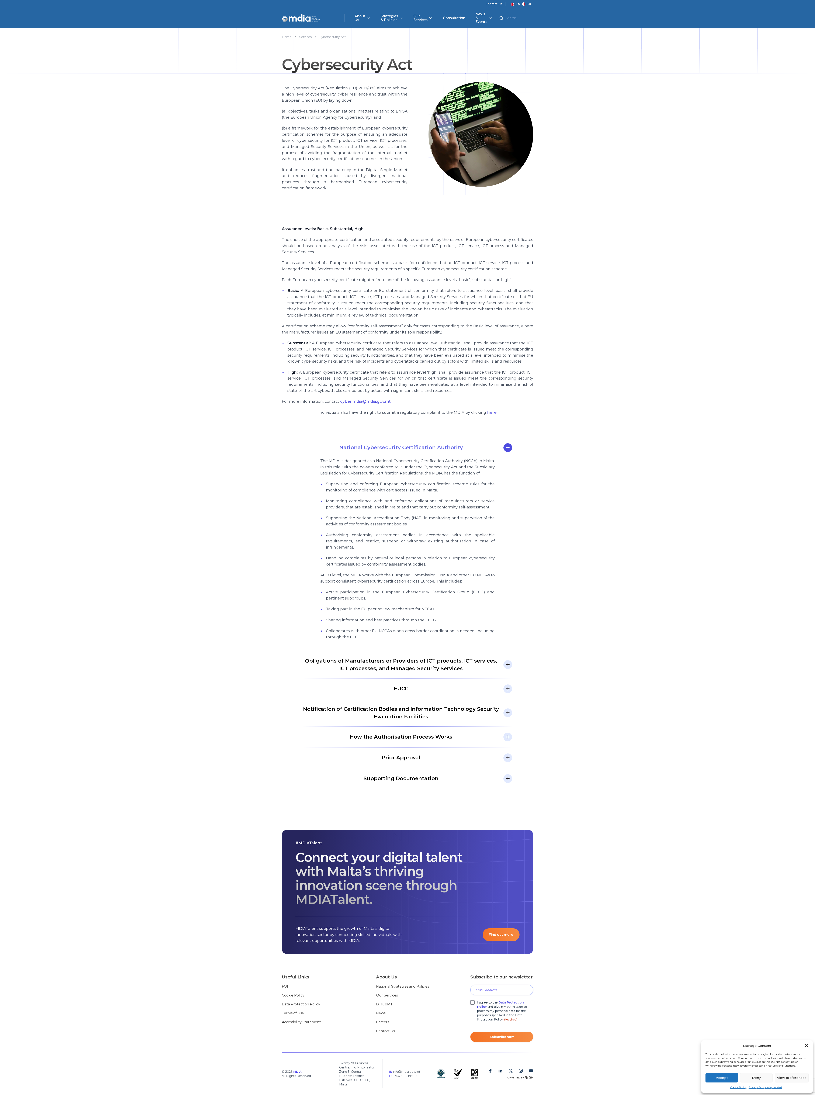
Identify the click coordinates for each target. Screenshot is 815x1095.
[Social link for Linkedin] (500, 1071)
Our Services (420, 18)
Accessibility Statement (301, 1022)
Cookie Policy (738, 1087)
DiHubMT (384, 1004)
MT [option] (529, 3)
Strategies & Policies (389, 18)
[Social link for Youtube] (531, 1071)
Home (286, 37)
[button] (806, 1046)
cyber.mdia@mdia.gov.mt (365, 401)
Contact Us (494, 4)
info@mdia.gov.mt (406, 1072)
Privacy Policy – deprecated (765, 1087)
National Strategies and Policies (402, 986)
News (380, 1013)
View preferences (791, 1078)
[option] (526, 4)
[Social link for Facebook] (490, 1071)
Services (305, 37)
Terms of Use (293, 1013)
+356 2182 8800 (405, 1076)
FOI (285, 986)
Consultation (454, 18)
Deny (756, 1078)
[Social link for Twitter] (511, 1071)
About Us (359, 18)
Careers (382, 1022)
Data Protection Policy (301, 1004)
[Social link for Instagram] (521, 1071)
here (492, 412)
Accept (722, 1078)
